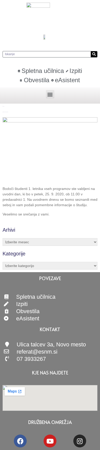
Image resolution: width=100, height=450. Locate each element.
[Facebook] (20, 441)
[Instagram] (79, 441)
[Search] (94, 54)
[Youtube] (50, 441)
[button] (50, 94)
